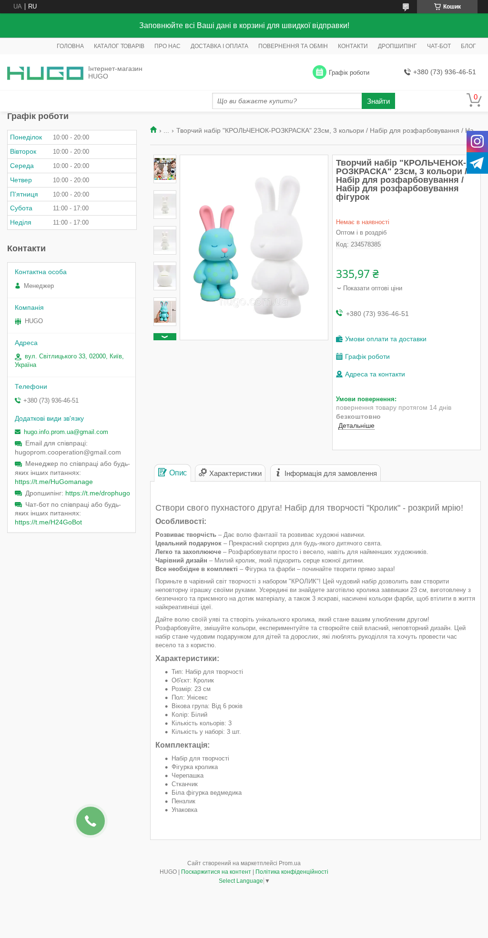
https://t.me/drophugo (97, 493)
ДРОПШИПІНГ (397, 46)
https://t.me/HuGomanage (54, 481)
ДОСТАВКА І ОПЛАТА (219, 46)
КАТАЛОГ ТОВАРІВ (119, 46)
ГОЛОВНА (70, 46)
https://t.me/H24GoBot (48, 522)
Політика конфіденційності (291, 872)
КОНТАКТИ (353, 46)
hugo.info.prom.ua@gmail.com (66, 431)
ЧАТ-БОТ (439, 46)
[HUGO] (45, 72)
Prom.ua (290, 863)
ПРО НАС (167, 46)
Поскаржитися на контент (216, 872)
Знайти (378, 101)
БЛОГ (468, 46)
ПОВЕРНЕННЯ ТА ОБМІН (293, 46)
